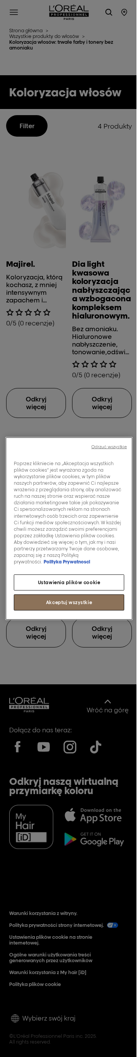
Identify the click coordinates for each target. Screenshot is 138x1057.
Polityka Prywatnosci (67, 562)
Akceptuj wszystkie (69, 602)
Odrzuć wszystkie (109, 446)
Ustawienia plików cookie (69, 582)
